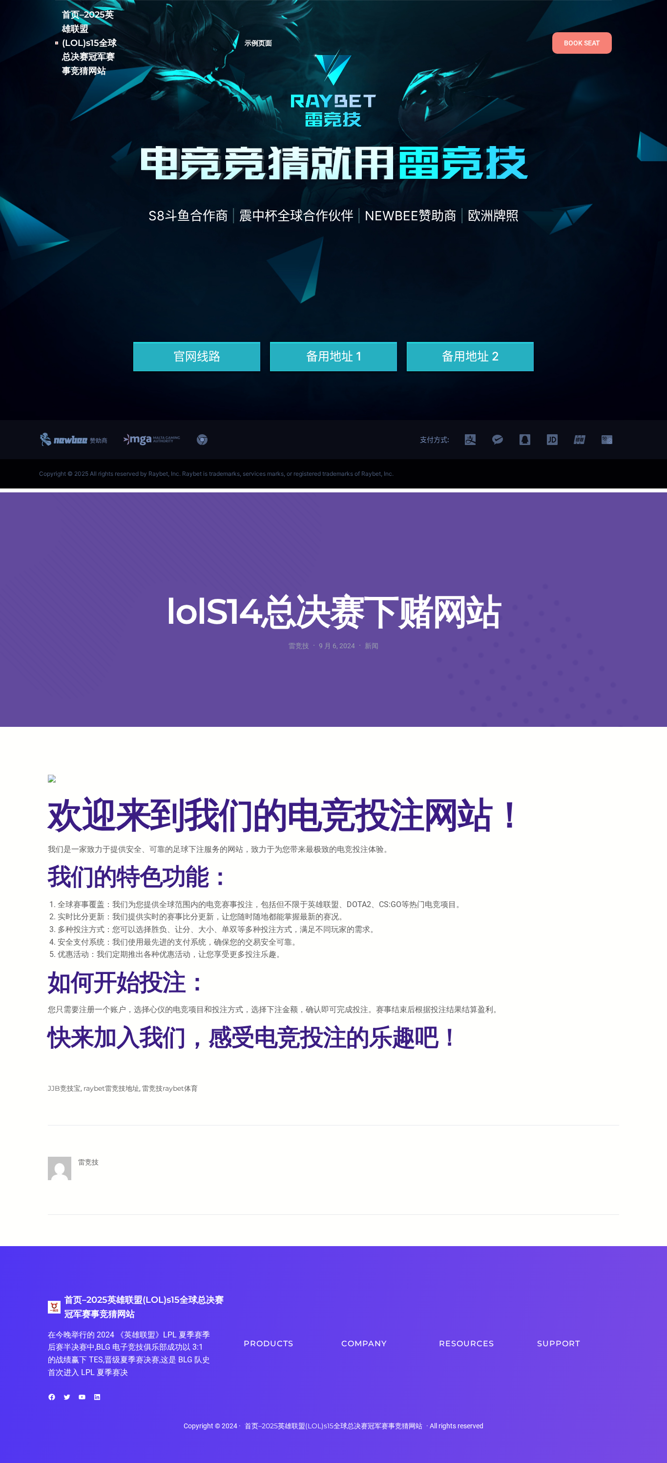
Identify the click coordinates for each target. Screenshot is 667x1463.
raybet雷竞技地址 (111, 1088)
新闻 (371, 645)
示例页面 (258, 43)
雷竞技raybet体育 (170, 1088)
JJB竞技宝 (64, 1088)
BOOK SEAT (582, 43)
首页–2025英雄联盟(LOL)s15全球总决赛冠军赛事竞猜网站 (89, 42)
